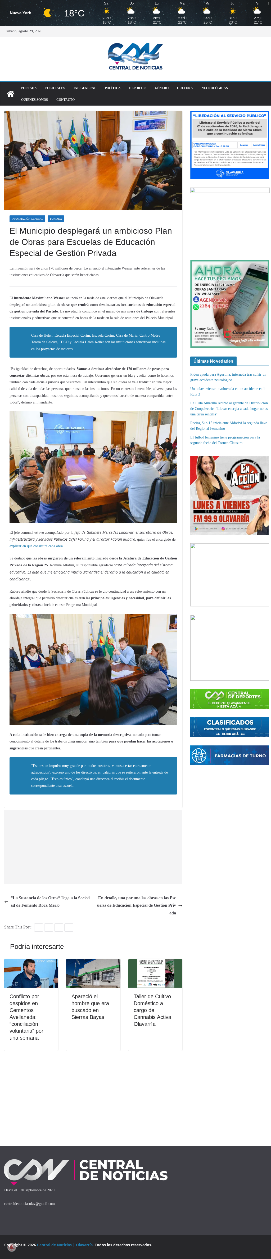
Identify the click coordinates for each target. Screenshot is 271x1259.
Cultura (185, 88)
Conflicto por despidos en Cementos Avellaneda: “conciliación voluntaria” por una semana (26, 1017)
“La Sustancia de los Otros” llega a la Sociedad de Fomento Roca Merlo (50, 902)
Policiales (55, 88)
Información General (27, 218)
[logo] (86, 1160)
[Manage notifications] (11, 1247)
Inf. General (85, 88)
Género (162, 88)
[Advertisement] (93, 847)
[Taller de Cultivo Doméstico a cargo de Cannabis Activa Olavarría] (155, 962)
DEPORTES (137, 88)
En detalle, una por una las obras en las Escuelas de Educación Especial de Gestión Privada (136, 905)
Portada (29, 88)
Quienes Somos (34, 100)
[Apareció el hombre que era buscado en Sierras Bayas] (93, 962)
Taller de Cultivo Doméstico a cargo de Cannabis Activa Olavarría (152, 1010)
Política (113, 88)
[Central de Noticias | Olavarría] (10, 94)
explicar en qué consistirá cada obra (36, 546)
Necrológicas (214, 88)
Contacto (65, 100)
